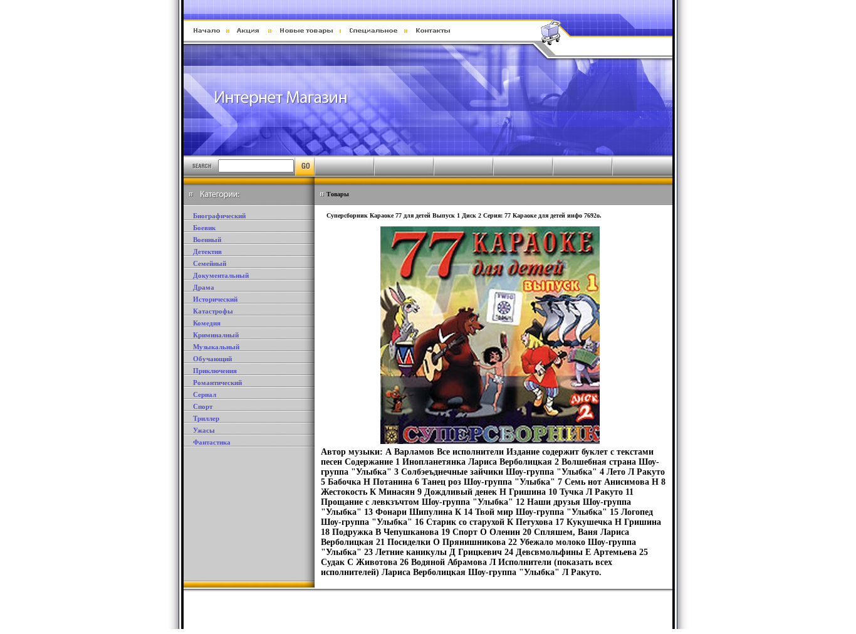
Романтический (217, 382)
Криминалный (216, 335)
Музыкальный (216, 347)
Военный (207, 239)
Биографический (219, 215)
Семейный (209, 263)
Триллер (206, 418)
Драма (203, 287)
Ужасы (204, 430)
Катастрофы (213, 311)
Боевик (204, 227)
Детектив (207, 251)
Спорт (202, 406)
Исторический (215, 299)
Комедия (207, 323)
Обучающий (212, 358)
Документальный (221, 275)
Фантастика (212, 442)
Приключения (215, 370)
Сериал (204, 394)
